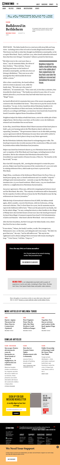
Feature (8, 22)
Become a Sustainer (31, 439)
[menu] (17, 4)
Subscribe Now (46, 411)
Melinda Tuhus (11, 33)
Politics (11, 8)
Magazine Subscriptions (41, 438)
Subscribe (44, 4)
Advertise (30, 443)
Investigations (28, 8)
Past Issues (22, 438)
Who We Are (23, 437)
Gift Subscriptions (41, 440)
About (38, 4)
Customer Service (39, 443)
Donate (51, 4)
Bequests (30, 441)
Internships (49, 439)
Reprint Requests (48, 441)
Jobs (47, 437)
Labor (4, 8)
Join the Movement (11, 459)
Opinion (18, 8)
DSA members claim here (30, 262)
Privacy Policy (21, 441)
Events (37, 8)
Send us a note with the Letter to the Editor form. (34, 300)
